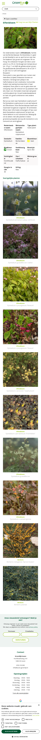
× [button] (39, 705)
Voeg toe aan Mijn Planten (28, 22)
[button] (20, 736)
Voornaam (11, 631)
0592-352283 (20, 665)
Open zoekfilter (11, 19)
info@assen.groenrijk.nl (20, 668)
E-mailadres (30, 631)
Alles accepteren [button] (11, 731)
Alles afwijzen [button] (30, 731)
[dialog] (20, 721)
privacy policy (33, 627)
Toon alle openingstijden (20, 693)
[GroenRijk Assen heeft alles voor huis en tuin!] (20, 3)
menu (3, 3)
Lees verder (36, 715)
